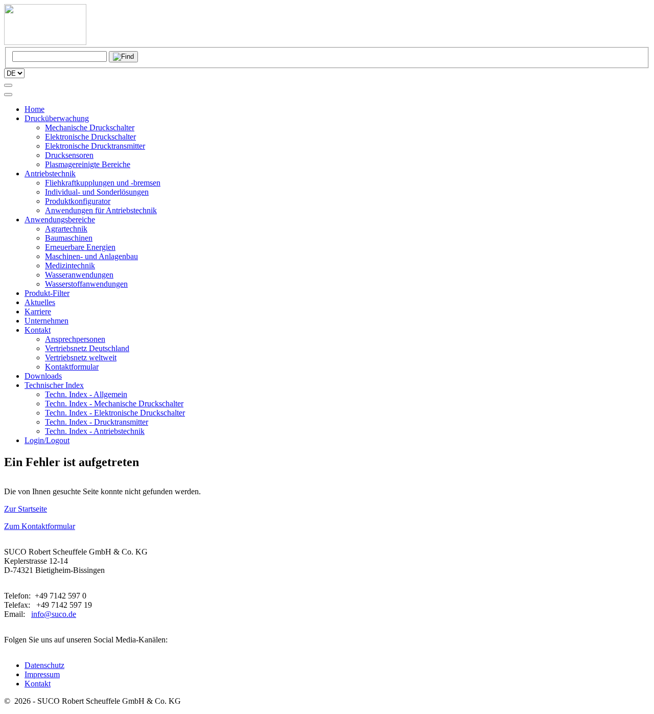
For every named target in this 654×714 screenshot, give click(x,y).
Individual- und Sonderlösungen (97, 192)
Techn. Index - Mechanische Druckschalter (114, 403)
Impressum (42, 674)
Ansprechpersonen (75, 339)
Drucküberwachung (57, 118)
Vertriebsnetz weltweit (80, 357)
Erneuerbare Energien (80, 247)
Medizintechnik (70, 265)
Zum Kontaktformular (39, 526)
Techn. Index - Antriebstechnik (95, 431)
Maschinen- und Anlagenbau (91, 256)
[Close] (8, 94)
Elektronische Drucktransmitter (95, 146)
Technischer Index (54, 385)
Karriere (38, 311)
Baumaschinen (68, 238)
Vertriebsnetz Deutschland (87, 348)
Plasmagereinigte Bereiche (87, 164)
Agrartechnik (66, 228)
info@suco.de (53, 614)
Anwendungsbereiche (60, 219)
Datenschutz (44, 665)
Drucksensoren (69, 155)
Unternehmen (46, 320)
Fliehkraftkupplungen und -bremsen (102, 182)
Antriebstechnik (50, 173)
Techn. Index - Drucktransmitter (96, 422)
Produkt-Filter (47, 293)
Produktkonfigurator (77, 201)
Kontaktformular (72, 366)
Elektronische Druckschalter (90, 136)
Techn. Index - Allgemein (86, 394)
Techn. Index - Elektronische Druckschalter (115, 412)
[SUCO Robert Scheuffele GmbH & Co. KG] (45, 42)
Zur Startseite (25, 508)
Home (34, 109)
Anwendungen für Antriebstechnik (101, 210)
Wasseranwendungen (79, 274)
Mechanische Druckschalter (89, 127)
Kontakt (38, 330)
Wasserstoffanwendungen (86, 284)
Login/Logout (47, 440)
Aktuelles (40, 302)
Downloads (43, 376)
